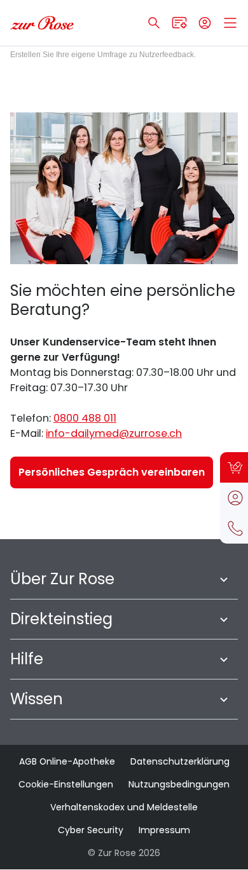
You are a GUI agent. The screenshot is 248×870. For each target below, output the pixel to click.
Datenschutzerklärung (180, 761)
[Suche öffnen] (154, 22)
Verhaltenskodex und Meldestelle (124, 807)
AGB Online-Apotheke (67, 761)
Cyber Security (90, 830)
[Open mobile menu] (230, 22)
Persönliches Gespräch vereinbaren (111, 472)
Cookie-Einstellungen (65, 784)
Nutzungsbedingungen (179, 784)
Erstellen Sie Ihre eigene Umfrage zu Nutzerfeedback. (103, 54)
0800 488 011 (84, 418)
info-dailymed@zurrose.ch (114, 433)
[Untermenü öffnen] (224, 579)
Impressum (164, 830)
